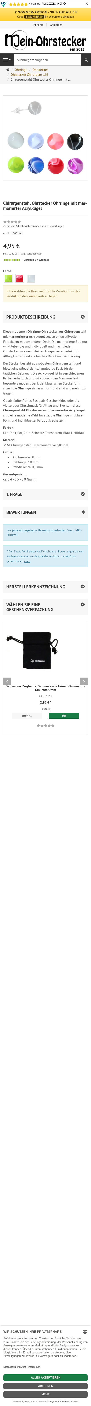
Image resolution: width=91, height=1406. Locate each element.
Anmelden (56, 24)
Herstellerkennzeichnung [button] (35, 587)
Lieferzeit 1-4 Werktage (36, 260)
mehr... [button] (27, 716)
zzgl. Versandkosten (31, 253)
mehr (27, 561)
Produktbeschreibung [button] (30, 317)
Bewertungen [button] (21, 512)
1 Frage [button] (14, 494)
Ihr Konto (38, 24)
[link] (33, 224)
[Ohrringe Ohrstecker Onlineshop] (45, 41)
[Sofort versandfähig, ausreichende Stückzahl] (12, 260)
